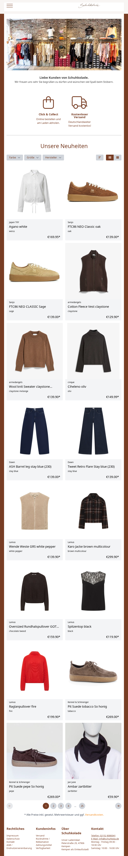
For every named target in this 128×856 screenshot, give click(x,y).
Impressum (13, 835)
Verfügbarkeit (43, 848)
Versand (40, 835)
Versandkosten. (94, 814)
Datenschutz (13, 838)
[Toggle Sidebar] (10, 6)
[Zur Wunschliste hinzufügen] (109, 777)
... (75, 806)
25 (82, 806)
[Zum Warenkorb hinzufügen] (116, 777)
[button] (15, 157)
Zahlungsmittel (44, 844)
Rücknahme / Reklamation (43, 840)
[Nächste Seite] (118, 806)
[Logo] (89, 6)
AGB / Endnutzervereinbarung (19, 846)
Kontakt (11, 841)
